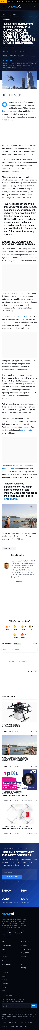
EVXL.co (25, 570)
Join (33, 1005)
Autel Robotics (6, 945)
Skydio (4, 949)
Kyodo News (10, 498)
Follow (19, 582)
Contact (4, 980)
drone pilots (22, 316)
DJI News (24, 945)
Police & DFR (25, 953)
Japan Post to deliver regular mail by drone (11, 725)
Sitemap (19, 1026)
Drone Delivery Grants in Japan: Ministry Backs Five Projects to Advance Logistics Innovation (15, 758)
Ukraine (23, 956)
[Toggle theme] (35, 6)
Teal (3, 960)
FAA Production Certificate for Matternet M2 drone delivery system (17, 827)
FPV (22, 960)
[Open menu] (4, 6)
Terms (12, 1026)
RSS (25, 1026)
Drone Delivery (9, 548)
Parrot (4, 953)
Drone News (25, 942)
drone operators (26, 430)
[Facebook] (9, 932)
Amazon (4, 956)
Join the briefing (12, 877)
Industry (23, 968)
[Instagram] (21, 932)
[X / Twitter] (4, 932)
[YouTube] (15, 932)
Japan (14, 14)
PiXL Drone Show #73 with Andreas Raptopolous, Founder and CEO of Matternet (14, 793)
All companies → (7, 964)
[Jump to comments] (20, 95)
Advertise (5, 983)
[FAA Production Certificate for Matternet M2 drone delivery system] (19, 814)
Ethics (4, 987)
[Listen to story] (14, 95)
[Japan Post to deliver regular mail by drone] (19, 712)
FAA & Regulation (26, 949)
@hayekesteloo (16, 577)
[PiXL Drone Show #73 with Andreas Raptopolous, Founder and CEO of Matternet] (19, 779)
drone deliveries (8, 111)
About (4, 976)
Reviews (23, 964)
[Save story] (4, 95)
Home (5, 14)
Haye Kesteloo (17, 555)
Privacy (5, 1026)
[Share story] (9, 95)
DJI (3, 942)
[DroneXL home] (14, 6)
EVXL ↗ (4, 991)
